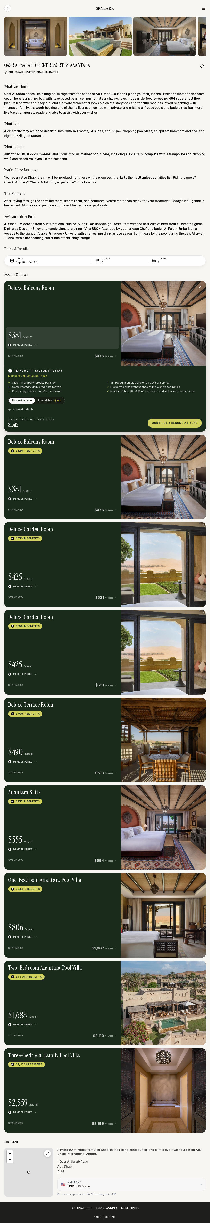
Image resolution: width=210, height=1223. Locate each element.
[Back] (7, 8)
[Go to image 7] (170, 879)
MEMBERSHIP (130, 1208)
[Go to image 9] (176, 879)
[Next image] (171, 287)
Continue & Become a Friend (175, 422)
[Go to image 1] (162, 287)
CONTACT (110, 1217)
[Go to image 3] (167, 528)
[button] (163, 323)
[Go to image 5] (170, 704)
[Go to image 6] (167, 879)
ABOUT (98, 1217)
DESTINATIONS (81, 1208)
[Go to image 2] (165, 287)
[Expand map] (47, 1153)
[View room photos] (200, 287)
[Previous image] (156, 287)
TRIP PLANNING (106, 1208)
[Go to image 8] (173, 879)
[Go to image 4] (167, 704)
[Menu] (204, 8)
